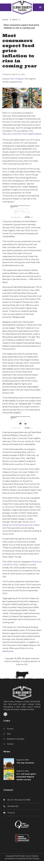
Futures (10, 729)
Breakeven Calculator (15, 739)
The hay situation (25, 763)
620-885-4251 (13, 806)
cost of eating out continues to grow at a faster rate (21, 525)
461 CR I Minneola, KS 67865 (18, 800)
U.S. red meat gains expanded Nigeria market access (26, 777)
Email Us (11, 813)
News (14, 20)
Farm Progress (17, 79)
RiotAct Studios (32, 858)
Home (5, 20)
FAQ (9, 734)
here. (20, 82)
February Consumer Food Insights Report (22, 134)
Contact (10, 744)
